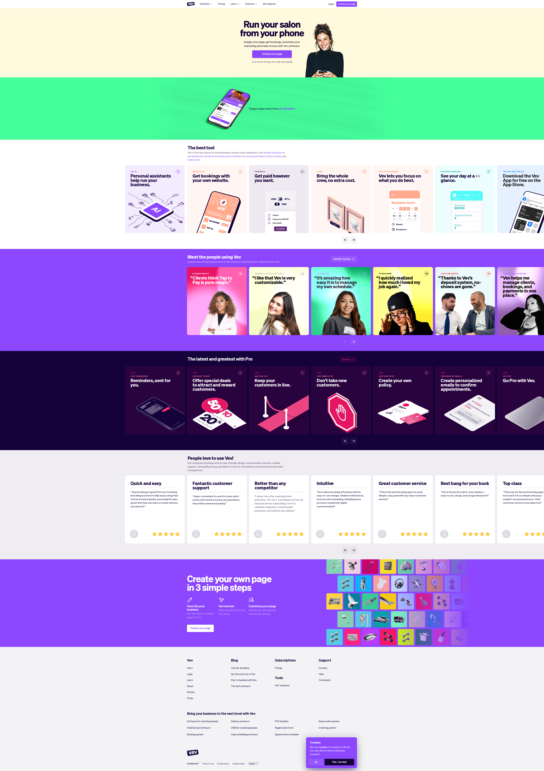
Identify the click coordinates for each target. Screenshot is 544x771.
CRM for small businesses (244, 727)
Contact (323, 667)
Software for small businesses (202, 721)
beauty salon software (229, 156)
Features (249, 3)
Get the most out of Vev (243, 674)
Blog (234, 660)
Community (325, 679)
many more (194, 159)
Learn (233, 3)
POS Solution (281, 721)
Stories (191, 692)
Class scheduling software (244, 734)
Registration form (284, 727)
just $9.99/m (287, 108)
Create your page (346, 3)
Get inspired (269, 3)
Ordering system (327, 727)
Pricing (221, 3)
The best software (240, 686)
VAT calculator (282, 685)
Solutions (204, 3)
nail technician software (201, 156)
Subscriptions (285, 660)
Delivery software (240, 721)
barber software (273, 152)
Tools (279, 678)
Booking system (195, 734)
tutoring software (255, 156)
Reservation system (329, 721)
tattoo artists (273, 156)
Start (190, 667)
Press (190, 698)
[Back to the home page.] (191, 4)
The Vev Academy (240, 667)
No (315, 761)
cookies (323, 746)
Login (190, 674)
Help (321, 674)
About (190, 686)
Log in (331, 3)
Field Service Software (198, 727)
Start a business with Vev (244, 679)
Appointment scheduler (287, 734)
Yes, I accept (339, 761)
